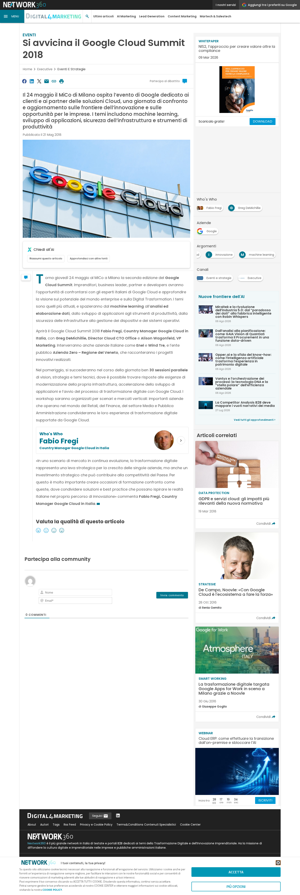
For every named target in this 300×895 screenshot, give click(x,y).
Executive (44, 69)
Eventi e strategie (71, 69)
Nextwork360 (37, 843)
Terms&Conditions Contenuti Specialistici (146, 824)
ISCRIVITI (265, 800)
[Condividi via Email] (46, 81)
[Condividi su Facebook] (24, 81)
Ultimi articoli (103, 16)
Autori (44, 824)
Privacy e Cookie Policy (96, 824)
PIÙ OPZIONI (236, 886)
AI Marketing (126, 16)
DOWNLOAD (262, 121)
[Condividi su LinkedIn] (31, 81)
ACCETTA (236, 872)
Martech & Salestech (215, 16)
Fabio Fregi (59, 441)
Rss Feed (70, 824)
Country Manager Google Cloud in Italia (74, 448)
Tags (56, 824)
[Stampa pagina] (61, 81)
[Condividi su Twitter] (39, 81)
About (32, 824)
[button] (12, 16)
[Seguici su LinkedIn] (118, 816)
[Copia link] (54, 81)
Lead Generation (151, 16)
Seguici (97, 816)
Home (27, 69)
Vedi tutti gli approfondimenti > (255, 420)
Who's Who (51, 434)
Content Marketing (182, 16)
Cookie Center (190, 824)
